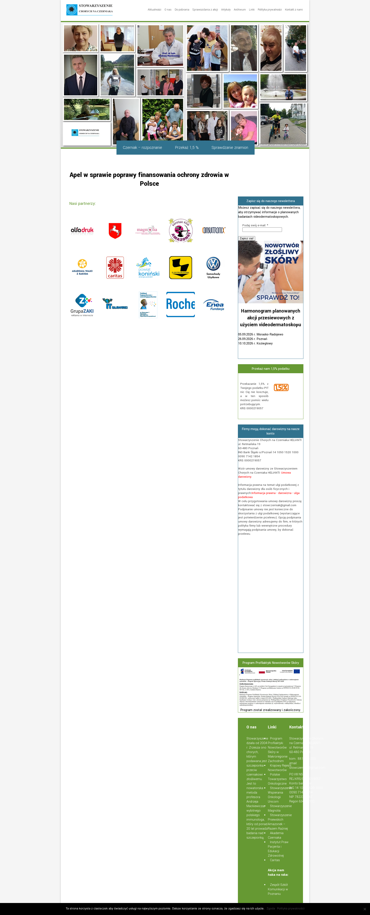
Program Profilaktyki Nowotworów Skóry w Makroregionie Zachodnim (277, 749)
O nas (168, 10)
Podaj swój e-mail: (255, 225)
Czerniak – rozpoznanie (142, 147)
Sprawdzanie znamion (230, 147)
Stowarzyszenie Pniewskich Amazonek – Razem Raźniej (280, 822)
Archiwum (240, 10)
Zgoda (271, 908)
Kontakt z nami (294, 10)
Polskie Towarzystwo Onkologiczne (277, 779)
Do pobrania (182, 10)
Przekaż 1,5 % (187, 147)
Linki (252, 10)
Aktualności (154, 10)
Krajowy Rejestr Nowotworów (279, 767)
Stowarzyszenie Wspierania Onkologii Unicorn (280, 795)
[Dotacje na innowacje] (270, 705)
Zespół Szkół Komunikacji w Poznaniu (278, 889)
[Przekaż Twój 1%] (287, 388)
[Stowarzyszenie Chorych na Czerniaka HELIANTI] (89, 10)
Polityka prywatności (270, 10)
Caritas (275, 860)
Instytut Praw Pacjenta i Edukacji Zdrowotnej (278, 849)
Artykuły (226, 10)
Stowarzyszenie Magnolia (280, 808)
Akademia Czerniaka (275, 835)
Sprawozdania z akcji (205, 10)
